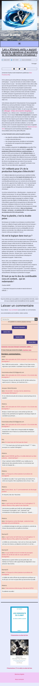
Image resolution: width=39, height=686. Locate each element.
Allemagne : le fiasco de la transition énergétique (17, 111)
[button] (37, 35)
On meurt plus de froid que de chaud (16, 442)
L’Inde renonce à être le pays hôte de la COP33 (19, 588)
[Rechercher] (36, 319)
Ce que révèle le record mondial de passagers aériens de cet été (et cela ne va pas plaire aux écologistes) (17, 554)
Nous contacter (19, 679)
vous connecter (13, 310)
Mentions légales (19, 674)
